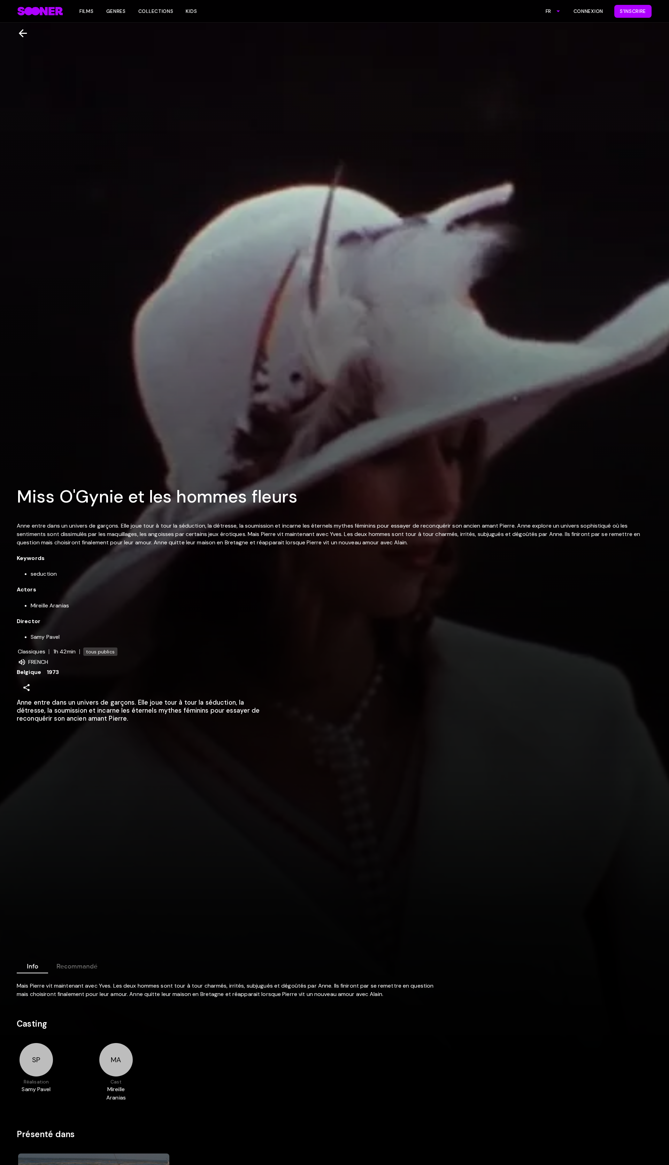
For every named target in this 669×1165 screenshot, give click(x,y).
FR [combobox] (548, 11)
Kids (191, 11)
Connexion (588, 11)
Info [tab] (32, 966)
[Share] (26, 688)
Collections (156, 11)
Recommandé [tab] (77, 966)
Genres (116, 11)
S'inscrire (633, 11)
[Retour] (20, 33)
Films (86, 11)
